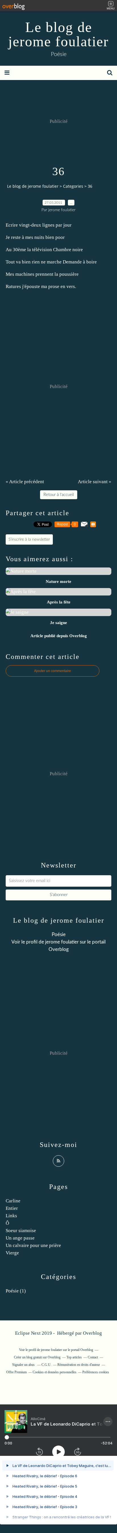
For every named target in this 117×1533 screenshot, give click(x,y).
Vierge (12, 1253)
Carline (13, 1201)
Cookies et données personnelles (54, 1372)
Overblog (92, 1333)
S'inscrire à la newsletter (29, 539)
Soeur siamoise (21, 1230)
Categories (73, 186)
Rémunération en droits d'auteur (78, 1365)
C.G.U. (46, 1365)
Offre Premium (16, 1372)
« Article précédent (25, 481)
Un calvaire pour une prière (33, 1245)
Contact (93, 1357)
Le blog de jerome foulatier (58, 34)
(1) (16, 1291)
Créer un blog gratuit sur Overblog (37, 1357)
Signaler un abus (23, 1365)
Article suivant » (94, 481)
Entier (12, 1208)
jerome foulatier (62, 942)
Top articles (74, 1357)
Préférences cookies (95, 1372)
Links (11, 1215)
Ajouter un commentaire (52, 671)
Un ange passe (20, 1238)
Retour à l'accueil (58, 495)
